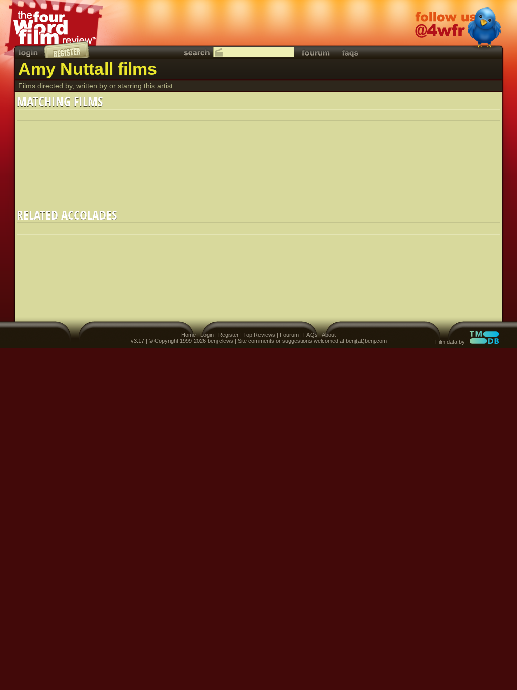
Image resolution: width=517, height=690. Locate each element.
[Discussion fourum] (315, 52)
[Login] (29, 52)
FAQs (310, 335)
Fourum (289, 335)
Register (228, 335)
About (329, 335)
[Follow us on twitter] (458, 29)
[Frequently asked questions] (350, 52)
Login (207, 335)
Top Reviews (259, 335)
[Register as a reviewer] (67, 49)
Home (188, 335)
